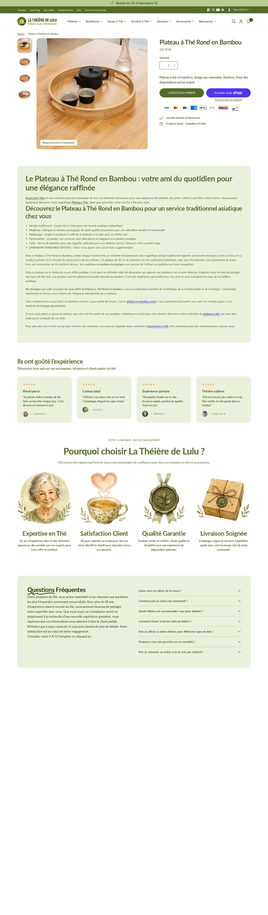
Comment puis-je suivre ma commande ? (163, 601)
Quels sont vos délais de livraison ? (160, 590)
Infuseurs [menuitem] (162, 21)
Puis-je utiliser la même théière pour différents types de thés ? (176, 631)
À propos (21, 10)
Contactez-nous (65, 10)
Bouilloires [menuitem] (92, 21)
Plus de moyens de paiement (228, 100)
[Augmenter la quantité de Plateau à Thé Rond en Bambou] (175, 65)
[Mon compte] (240, 21)
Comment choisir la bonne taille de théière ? (165, 621)
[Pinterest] (222, 9)
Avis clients (49, 10)
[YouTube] (218, 9)
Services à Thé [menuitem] (140, 21)
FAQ (79, 10)
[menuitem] (22, 10)
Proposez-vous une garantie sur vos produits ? (167, 641)
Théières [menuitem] (72, 21)
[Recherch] (233, 21)
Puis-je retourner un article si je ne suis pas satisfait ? (171, 652)
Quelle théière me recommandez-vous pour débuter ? (171, 611)
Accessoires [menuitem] (183, 21)
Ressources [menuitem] (206, 21)
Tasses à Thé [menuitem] (115, 21)
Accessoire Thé (35, 198)
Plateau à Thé (80, 202)
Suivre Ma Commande (95, 10)
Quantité (164, 57)
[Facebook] (208, 9)
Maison (20, 33)
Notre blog (35, 10)
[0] (247, 21)
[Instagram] (213, 9)
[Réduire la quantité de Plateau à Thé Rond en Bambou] (163, 65)
